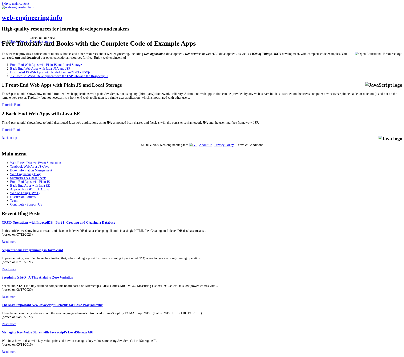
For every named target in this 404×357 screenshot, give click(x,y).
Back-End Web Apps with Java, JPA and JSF (40, 68)
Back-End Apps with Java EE (30, 185)
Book (17, 104)
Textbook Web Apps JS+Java (29, 166)
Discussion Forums (23, 197)
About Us (205, 145)
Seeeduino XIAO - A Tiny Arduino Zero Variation (37, 277)
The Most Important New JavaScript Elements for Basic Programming (52, 305)
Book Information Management (31, 170)
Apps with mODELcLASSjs (29, 189)
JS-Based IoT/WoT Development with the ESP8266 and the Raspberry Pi (59, 76)
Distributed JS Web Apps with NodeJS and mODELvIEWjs (50, 72)
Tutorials (7, 104)
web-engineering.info (32, 17)
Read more (9, 241)
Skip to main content (15, 3)
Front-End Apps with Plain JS (30, 181)
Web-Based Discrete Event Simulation (35, 163)
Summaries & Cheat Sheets (28, 178)
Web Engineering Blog (25, 174)
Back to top (9, 137)
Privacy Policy (224, 145)
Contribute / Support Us (26, 204)
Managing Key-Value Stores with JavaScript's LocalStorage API (47, 332)
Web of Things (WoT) (25, 193)
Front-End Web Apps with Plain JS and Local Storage (46, 64)
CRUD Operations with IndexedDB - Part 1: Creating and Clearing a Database (58, 222)
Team (13, 200)
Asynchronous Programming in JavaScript (32, 250)
